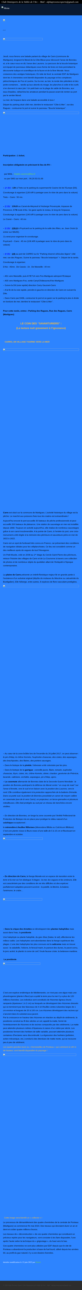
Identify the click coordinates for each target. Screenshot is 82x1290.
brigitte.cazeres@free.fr (24, 174)
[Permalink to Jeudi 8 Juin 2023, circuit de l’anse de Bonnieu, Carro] (4, 23)
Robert (38, 1262)
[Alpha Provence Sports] (2, 7)
